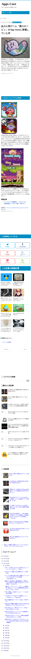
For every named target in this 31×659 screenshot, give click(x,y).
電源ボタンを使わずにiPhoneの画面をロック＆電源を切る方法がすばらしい (19, 491)
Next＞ (25, 349)
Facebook (23, 246)
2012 (4, 640)
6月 (6, 635)
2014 (4, 561)
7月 (6, 633)
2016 (4, 556)
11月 (6, 625)
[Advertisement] (13, 84)
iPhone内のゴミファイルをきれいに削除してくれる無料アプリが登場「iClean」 (19, 499)
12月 (6, 565)
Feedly (23, 262)
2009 (4, 648)
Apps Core (9, 4)
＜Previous (5, 349)
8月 (6, 630)
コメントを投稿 (6, 342)
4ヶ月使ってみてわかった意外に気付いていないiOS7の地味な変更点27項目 (19, 507)
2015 (4, 558)
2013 (4, 563)
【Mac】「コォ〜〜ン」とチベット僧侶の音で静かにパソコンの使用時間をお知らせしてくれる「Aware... (17, 588)
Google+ (7, 254)
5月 (6, 637)
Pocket (7, 262)
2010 (4, 645)
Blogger (18, 655)
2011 (4, 643)
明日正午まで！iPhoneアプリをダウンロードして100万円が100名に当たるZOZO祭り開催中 (17, 621)
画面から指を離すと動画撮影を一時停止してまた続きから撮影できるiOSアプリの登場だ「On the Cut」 (17, 582)
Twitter (7, 246)
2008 (4, 650)
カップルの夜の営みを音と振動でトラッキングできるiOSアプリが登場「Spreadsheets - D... (17, 577)
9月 (6, 628)
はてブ (22, 253)
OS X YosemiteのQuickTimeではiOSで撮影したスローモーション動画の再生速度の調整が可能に (18, 426)
